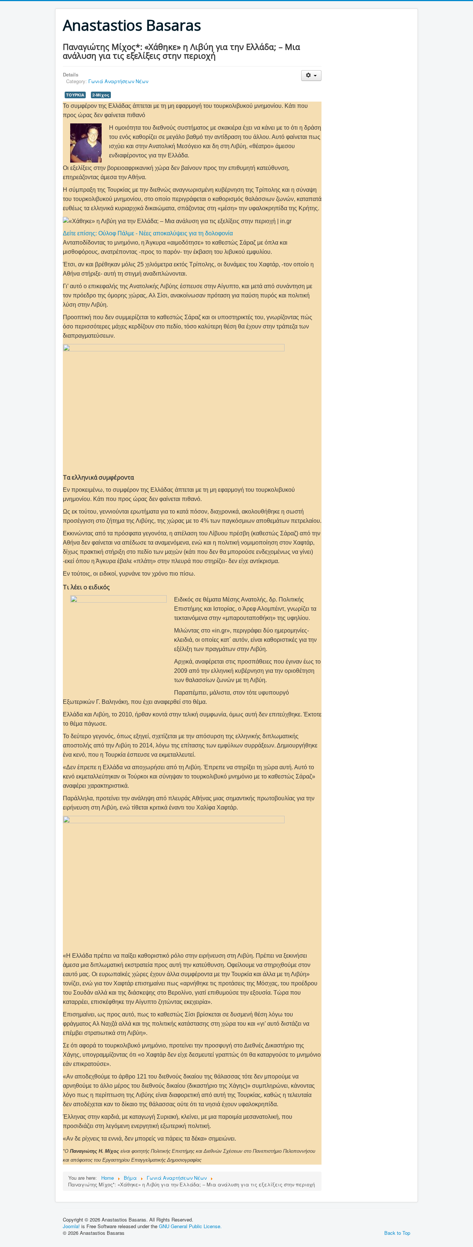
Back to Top (397, 1232)
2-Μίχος (100, 95)
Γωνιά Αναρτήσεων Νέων (118, 81)
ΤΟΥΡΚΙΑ (75, 95)
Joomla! (71, 1226)
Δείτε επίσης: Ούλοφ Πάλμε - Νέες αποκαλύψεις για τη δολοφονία (148, 233)
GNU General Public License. (190, 1226)
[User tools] (311, 75)
